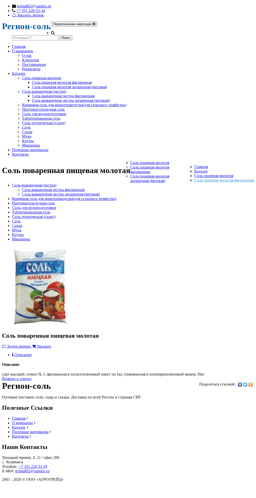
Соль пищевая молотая (41, 78)
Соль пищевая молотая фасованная (62, 82)
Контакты (20, 154)
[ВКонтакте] (240, 384)
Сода (26, 127)
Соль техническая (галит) (44, 123)
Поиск (65, 38)
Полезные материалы (30, 150)
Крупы (28, 141)
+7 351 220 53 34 (32, 466)
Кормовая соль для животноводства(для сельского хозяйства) (74, 105)
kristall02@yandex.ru (34, 6)
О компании (22, 51)
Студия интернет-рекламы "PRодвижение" (39, 491)
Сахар (27, 132)
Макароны (31, 145)
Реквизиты (31, 69)
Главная (19, 46)
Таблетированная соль (41, 118)
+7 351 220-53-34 (30, 10)
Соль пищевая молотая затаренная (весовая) (69, 87)
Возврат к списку (17, 379)
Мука (26, 136)
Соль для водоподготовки (44, 114)
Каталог (19, 73)
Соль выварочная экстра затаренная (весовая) (71, 100)
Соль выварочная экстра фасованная (63, 96)
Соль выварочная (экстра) (44, 91)
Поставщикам (34, 64)
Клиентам (30, 60)
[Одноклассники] (250, 384)
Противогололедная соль (43, 109)
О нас (27, 55)
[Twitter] (245, 384)
